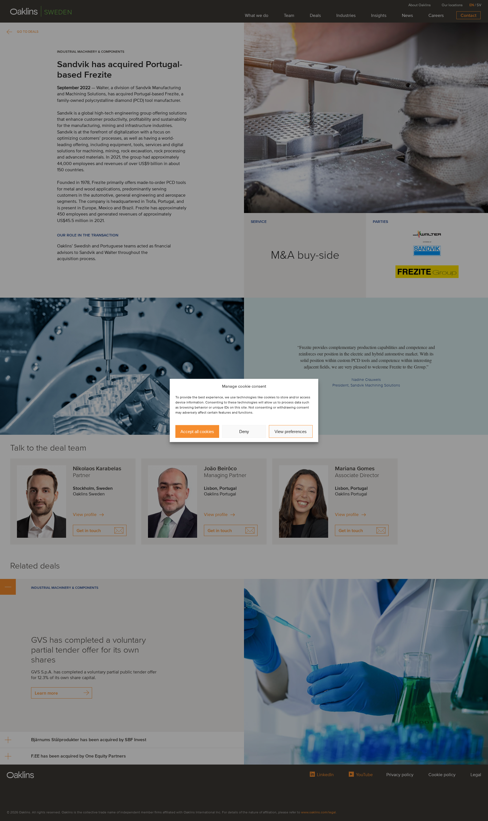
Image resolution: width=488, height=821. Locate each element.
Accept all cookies (197, 431)
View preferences (290, 431)
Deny (244, 431)
